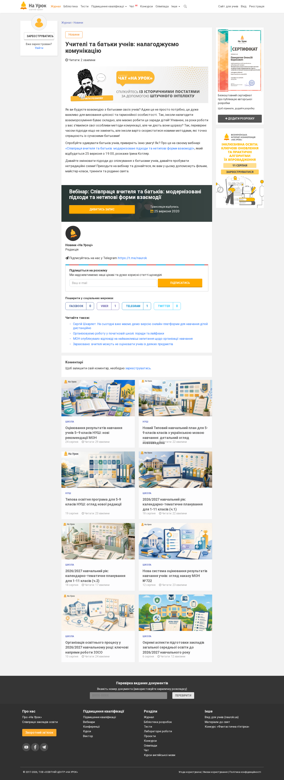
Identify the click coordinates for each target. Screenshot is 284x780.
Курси (87, 731)
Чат (133, 6)
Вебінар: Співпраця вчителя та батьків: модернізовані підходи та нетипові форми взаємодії (135, 195)
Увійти (39, 47)
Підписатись (180, 282)
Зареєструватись (40, 36)
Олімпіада (162, 6)
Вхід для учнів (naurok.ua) (222, 717)
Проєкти (150, 736)
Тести (84, 6)
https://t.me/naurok (132, 258)
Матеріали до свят (217, 722)
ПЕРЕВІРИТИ (183, 695)
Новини (73, 34)
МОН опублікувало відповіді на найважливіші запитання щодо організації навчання (133, 339)
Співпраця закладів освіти (40, 722)
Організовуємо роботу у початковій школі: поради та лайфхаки (118, 333)
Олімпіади (150, 745)
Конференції (91, 726)
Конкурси (146, 6)
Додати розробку (240, 118)
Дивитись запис (102, 209)
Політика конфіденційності (245, 772)
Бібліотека (71, 6)
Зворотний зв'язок (39, 732)
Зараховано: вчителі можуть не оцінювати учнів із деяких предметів (123, 344)
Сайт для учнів (228, 6)
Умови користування (215, 772)
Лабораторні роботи (158, 731)
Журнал (56, 6)
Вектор (88, 736)
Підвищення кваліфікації (108, 6)
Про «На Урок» (32, 717)
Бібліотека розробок (158, 722)
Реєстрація (256, 6)
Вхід (244, 6)
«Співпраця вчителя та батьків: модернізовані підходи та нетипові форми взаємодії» (129, 148)
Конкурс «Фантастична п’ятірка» (227, 726)
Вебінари (89, 722)
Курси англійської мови (159, 755)
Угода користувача (190, 772)
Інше (174, 6)
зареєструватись (138, 368)
